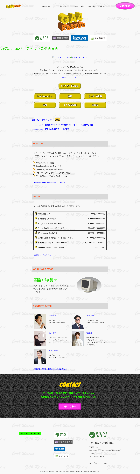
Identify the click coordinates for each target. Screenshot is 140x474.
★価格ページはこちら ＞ (43, 255)
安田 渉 (89, 333)
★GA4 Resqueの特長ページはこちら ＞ (49, 182)
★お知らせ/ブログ (42, 119)
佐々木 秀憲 (53, 350)
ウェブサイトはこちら (98, 463)
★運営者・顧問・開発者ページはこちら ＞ (50, 368)
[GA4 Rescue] (13, 6)
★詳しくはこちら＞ (70, 77)
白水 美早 (52, 333)
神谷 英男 (90, 315)
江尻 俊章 (52, 315)
